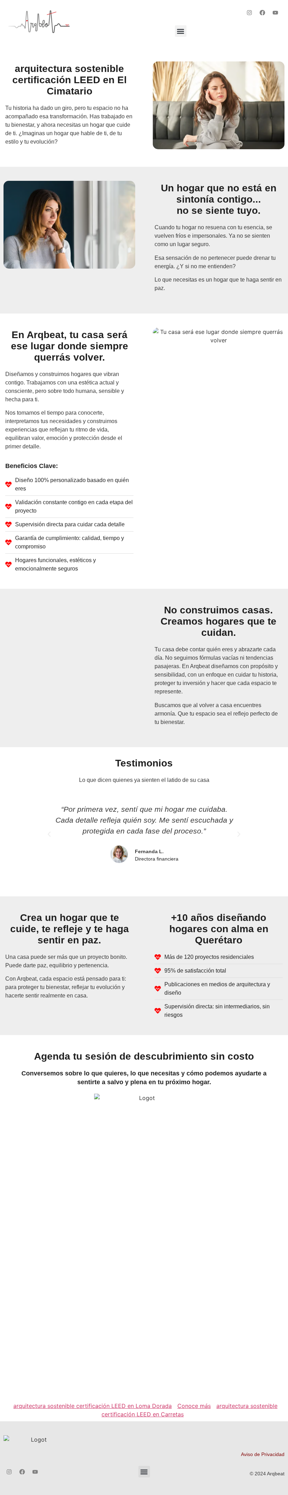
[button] (180, 31)
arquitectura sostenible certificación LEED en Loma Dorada (92, 1405)
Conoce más (194, 1405)
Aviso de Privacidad (262, 1454)
